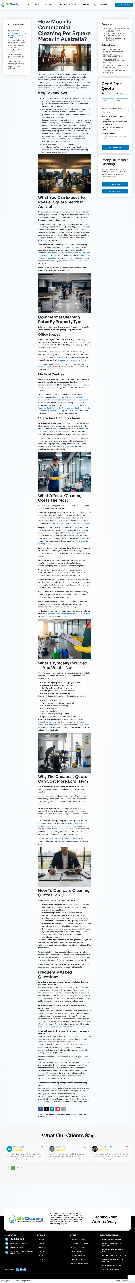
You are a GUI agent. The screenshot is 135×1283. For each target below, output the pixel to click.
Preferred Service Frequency (114, 108)
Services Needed (108, 133)
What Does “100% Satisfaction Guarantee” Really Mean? (114, 61)
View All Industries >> (111, 1269)
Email (104, 101)
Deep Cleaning (77, 1251)
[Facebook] (17, 1269)
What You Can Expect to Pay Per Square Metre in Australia (16, 35)
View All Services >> (79, 1264)
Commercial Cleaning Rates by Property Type (16, 41)
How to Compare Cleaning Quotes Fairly (15, 63)
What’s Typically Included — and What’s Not (16, 51)
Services (48, 5)
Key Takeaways (13, 30)
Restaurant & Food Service (114, 1255)
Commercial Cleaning (80, 1243)
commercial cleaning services (65, 838)
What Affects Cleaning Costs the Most (15, 46)
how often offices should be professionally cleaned (69, 523)
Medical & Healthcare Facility (112, 1244)
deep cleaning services (75, 533)
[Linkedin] (24, 1269)
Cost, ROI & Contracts (116, 34)
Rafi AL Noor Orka (106, 1147)
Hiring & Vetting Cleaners (113, 31)
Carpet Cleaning (78, 1256)
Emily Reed (60, 1147)
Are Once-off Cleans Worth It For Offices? (115, 66)
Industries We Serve (67, 5)
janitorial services (66, 446)
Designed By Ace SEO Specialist (125, 1281)
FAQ (94, 5)
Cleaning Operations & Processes (116, 40)
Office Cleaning (78, 1239)
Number (119, 93)
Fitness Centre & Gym (111, 1265)
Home (28, 5)
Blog (44, 1114)
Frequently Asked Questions (13, 68)
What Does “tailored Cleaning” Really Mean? (113, 50)
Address (119, 101)
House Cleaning (78, 1247)
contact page (77, 957)
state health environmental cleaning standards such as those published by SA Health (63, 400)
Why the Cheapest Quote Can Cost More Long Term (15, 57)
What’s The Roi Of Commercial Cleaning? (113, 55)
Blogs (86, 5)
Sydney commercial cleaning (75, 261)
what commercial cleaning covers (72, 360)
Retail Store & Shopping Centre (112, 1250)
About (37, 5)
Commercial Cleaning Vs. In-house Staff (115, 71)
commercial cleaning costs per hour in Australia (70, 614)
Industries (44, 1251)
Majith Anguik (18, 1147)
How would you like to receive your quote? (114, 117)
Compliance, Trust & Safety (115, 36)
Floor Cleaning (78, 1260)
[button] (25, 24)
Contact (104, 5)
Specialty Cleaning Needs (117, 28)
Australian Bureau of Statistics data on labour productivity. (62, 1027)
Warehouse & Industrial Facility (113, 1260)
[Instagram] (21, 1269)
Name (104, 93)
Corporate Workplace (112, 1239)
